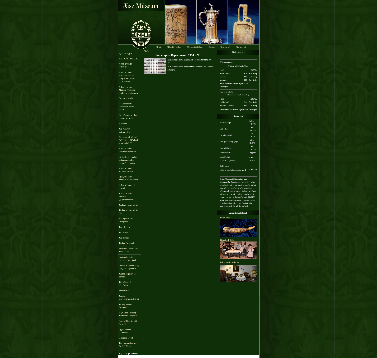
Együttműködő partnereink (125, 331)
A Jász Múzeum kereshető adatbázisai (127, 150)
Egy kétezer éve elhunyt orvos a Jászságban (129, 116)
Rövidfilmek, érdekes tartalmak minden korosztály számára (128, 160)
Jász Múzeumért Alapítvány (125, 283)
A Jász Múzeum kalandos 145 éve (126, 169)
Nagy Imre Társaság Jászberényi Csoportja (128, 314)
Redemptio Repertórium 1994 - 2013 (129, 250)
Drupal (121, 353)
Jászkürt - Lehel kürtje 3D (128, 211)
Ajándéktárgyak (125, 53)
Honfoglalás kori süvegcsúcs (126, 220)
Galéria (212, 47)
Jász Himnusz (124, 227)
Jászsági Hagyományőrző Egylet (129, 297)
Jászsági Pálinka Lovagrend (125, 305)
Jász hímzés (124, 238)
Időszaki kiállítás (174, 47)
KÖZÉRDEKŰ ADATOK (125, 65)
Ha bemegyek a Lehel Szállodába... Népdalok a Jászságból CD (128, 140)
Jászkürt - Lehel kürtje (128, 205)
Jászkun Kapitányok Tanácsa (127, 275)
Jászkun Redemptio (127, 243)
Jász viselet (123, 232)
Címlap (147, 51)
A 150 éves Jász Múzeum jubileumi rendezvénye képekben (128, 90)
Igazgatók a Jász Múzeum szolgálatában (128, 178)
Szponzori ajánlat (126, 98)
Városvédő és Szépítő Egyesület (128, 322)
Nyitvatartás (241, 47)
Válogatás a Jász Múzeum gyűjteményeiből (126, 196)
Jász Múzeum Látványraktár (125, 130)
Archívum (123, 123)
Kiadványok (225, 47)
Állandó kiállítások (195, 47)
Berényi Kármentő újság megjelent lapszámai (129, 266)
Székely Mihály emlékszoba (229, 262)
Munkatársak (124, 291)
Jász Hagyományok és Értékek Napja (128, 344)
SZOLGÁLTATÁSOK (128, 59)
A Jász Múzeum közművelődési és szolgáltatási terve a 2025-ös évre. (127, 77)
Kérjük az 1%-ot (126, 338)
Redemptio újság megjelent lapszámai (127, 258)
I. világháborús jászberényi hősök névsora (126, 107)
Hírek (158, 47)
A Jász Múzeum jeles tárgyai (127, 186)
